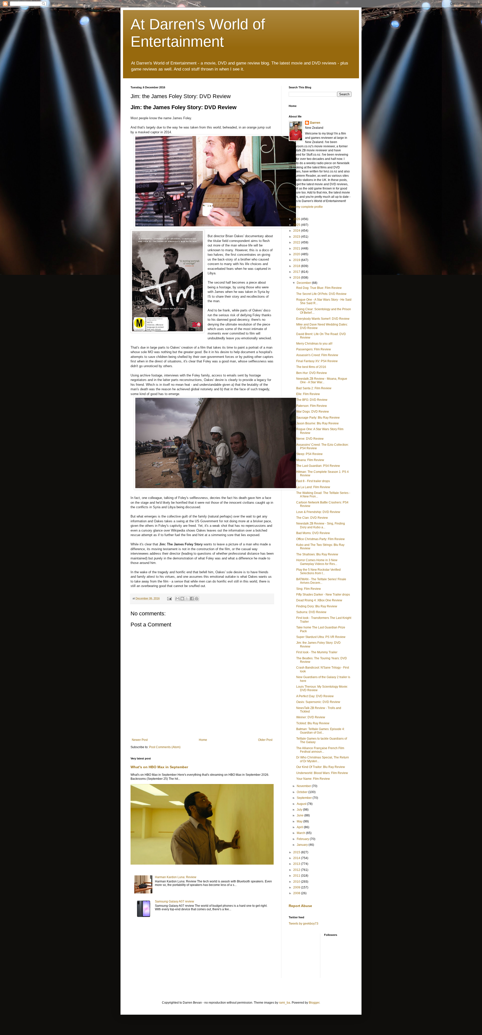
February (303, 839)
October (302, 792)
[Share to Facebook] (191, 598)
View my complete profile (306, 207)
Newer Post (140, 740)
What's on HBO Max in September (159, 767)
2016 (297, 277)
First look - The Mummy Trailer (316, 652)
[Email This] (177, 598)
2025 (297, 225)
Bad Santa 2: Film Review (313, 388)
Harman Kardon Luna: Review (175, 877)
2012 (297, 870)
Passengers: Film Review (313, 349)
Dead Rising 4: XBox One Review (319, 600)
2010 (297, 881)
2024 (297, 230)
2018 (297, 266)
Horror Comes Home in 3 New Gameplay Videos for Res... (316, 561)
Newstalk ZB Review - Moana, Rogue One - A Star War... (321, 380)
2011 (297, 875)
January (303, 845)
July (300, 809)
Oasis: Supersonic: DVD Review (318, 702)
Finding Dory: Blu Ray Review (316, 606)
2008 (297, 893)
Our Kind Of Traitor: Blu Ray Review (320, 767)
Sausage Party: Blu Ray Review (318, 417)
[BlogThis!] (182, 598)
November (304, 786)
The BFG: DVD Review (311, 400)
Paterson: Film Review (311, 406)
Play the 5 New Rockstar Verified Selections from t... (318, 571)
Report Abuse (300, 906)
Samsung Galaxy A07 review (174, 901)
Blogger (314, 1002)
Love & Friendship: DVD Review (318, 512)
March (301, 833)
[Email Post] (169, 598)
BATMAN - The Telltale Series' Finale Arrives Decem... (321, 581)
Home (203, 740)
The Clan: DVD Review (312, 518)
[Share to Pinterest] (196, 598)
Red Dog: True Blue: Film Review (319, 288)
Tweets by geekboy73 (303, 923)
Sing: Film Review (308, 589)
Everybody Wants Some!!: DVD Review (322, 318)
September (305, 798)
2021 (297, 248)
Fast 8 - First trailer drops (313, 481)
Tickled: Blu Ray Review (312, 723)
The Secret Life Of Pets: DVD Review (321, 294)
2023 (297, 236)
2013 (297, 864)
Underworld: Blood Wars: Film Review (322, 773)
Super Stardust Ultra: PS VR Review (320, 637)
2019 (297, 260)
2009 (297, 887)
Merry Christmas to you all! (314, 343)
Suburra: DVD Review (311, 612)
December (304, 283)
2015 (297, 852)
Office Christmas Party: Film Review (320, 539)
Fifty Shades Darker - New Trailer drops (323, 594)
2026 (297, 219)
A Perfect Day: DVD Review (315, 696)
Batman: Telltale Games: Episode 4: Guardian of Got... (320, 730)
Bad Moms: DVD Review (313, 533)
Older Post (265, 740)
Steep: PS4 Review (309, 454)
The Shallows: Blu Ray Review (317, 554)
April (300, 827)
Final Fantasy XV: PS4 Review (317, 361)
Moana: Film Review (310, 460)
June (300, 815)
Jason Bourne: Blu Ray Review (317, 423)
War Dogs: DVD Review (312, 411)
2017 (297, 272)
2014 (297, 858)
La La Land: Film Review (313, 487)
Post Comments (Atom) (164, 747)
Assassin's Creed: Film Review (317, 355)
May (300, 821)
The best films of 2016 (311, 367)
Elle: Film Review (308, 394)
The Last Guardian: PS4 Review (318, 466)
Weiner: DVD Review (310, 717)
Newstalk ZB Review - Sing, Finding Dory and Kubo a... (320, 525)
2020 (297, 254)
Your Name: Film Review (313, 779)
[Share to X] (187, 598)
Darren (315, 122)
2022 (297, 242)
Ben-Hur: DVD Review (311, 373)
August (302, 804)
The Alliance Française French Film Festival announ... (320, 749)
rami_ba (284, 1002)
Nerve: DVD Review (310, 438)
